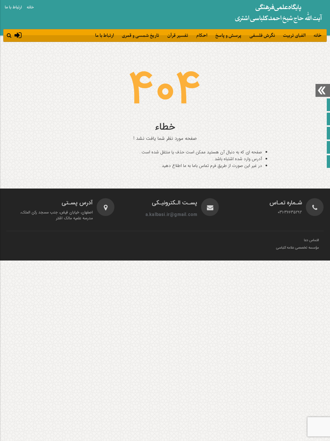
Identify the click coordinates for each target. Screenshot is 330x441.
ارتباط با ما (13, 7)
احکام (201, 35)
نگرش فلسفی (262, 35)
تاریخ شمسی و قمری (140, 35)
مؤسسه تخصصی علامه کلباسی (297, 248)
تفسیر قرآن (177, 35)
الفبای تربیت (294, 35)
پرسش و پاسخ (228, 35)
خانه (30, 7)
